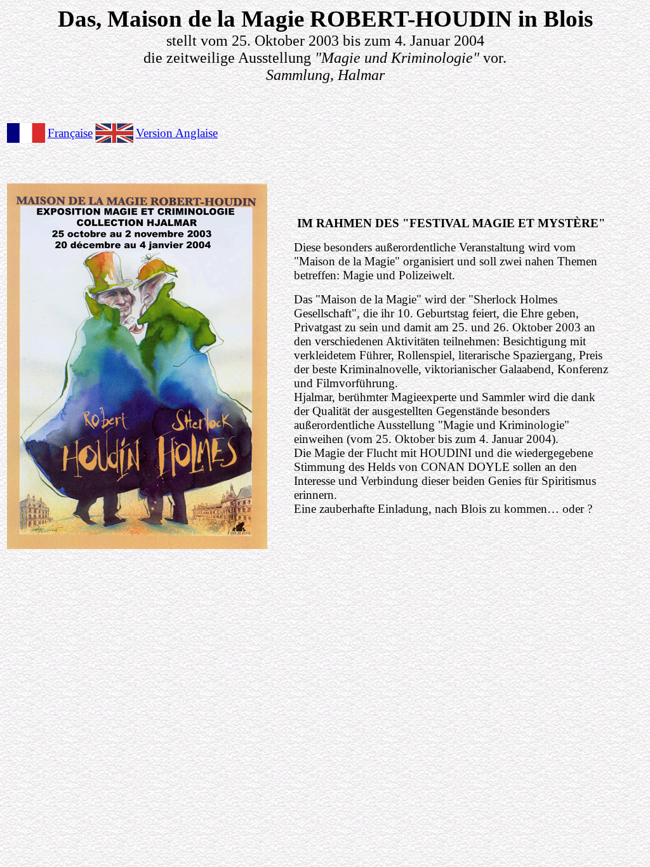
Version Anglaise (177, 133)
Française (70, 133)
